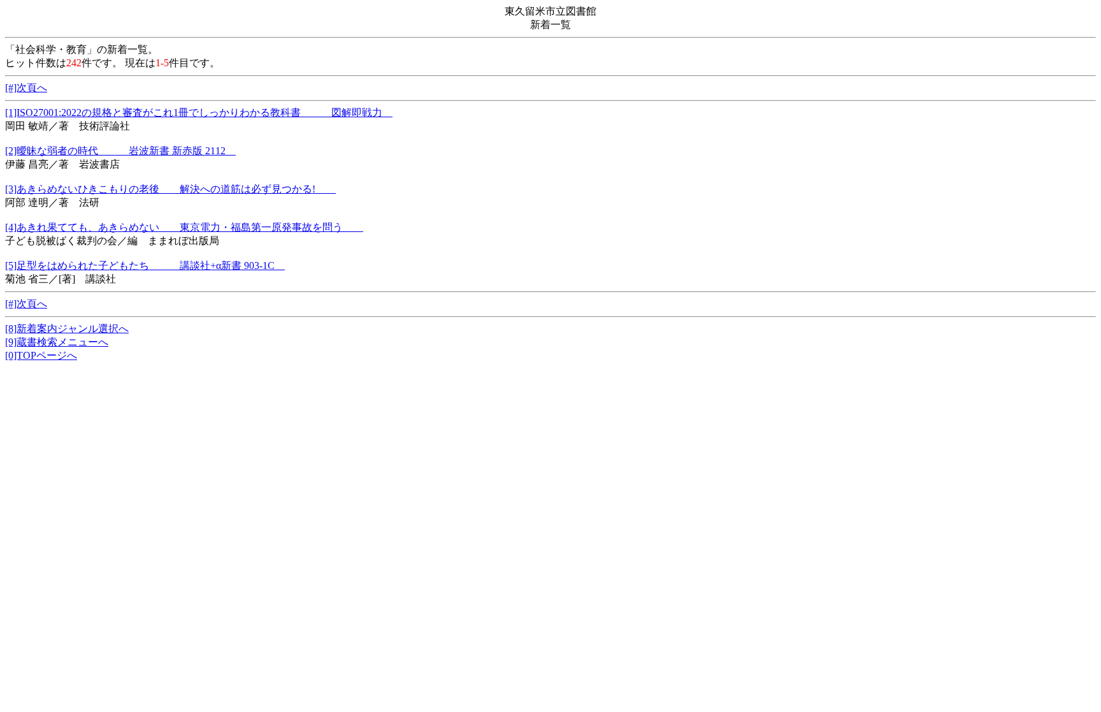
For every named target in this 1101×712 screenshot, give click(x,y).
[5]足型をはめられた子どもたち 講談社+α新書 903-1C (145, 265)
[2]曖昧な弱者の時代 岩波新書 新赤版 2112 (120, 150)
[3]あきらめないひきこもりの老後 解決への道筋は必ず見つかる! (170, 189)
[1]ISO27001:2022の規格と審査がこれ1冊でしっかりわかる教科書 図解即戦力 (198, 112)
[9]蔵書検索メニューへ (56, 342)
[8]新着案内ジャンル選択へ (67, 328)
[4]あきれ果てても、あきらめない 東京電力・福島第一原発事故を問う (184, 227)
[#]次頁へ (26, 87)
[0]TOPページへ (41, 355)
